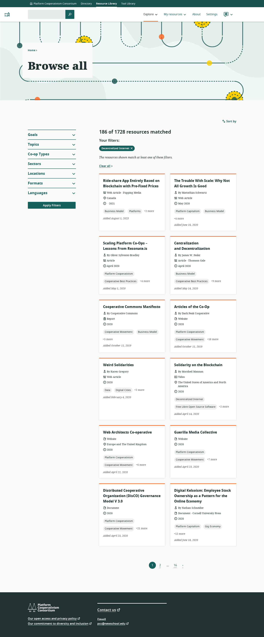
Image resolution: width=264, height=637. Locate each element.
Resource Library (106, 4)
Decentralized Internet (118, 148)
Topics (33, 144)
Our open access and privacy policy (52, 618)
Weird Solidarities (118, 365)
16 (175, 565)
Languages (37, 193)
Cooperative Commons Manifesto (131, 306)
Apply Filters (52, 205)
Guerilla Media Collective (195, 432)
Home (31, 50)
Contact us (106, 610)
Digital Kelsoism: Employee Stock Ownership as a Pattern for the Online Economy (202, 496)
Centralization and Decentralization (192, 246)
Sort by (231, 121)
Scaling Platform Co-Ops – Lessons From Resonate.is (125, 246)
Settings (211, 14)
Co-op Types (38, 154)
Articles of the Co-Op (191, 306)
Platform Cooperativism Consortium (55, 4)
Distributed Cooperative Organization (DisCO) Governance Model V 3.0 (132, 496)
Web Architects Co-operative (127, 432)
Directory (86, 4)
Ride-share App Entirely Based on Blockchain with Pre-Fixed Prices (131, 183)
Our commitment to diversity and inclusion (58, 623)
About (196, 14)
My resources (173, 14)
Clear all (104, 166)
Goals (33, 134)
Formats (35, 183)
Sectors (34, 163)
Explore (148, 14)
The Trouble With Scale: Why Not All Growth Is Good (202, 183)
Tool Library (128, 4)
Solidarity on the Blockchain (198, 365)
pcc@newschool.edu (111, 623)
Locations (36, 173)
